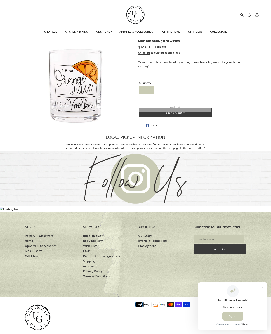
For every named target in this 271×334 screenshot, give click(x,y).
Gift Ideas (32, 256)
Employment (147, 246)
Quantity (145, 83)
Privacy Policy (93, 271)
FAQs (87, 251)
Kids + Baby (33, 251)
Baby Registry (93, 241)
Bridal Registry (93, 236)
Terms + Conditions (96, 276)
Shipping (144, 53)
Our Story (145, 236)
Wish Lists (90, 246)
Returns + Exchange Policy (101, 256)
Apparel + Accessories (41, 246)
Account (89, 266)
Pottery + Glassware (39, 236)
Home (29, 241)
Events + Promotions (152, 241)
